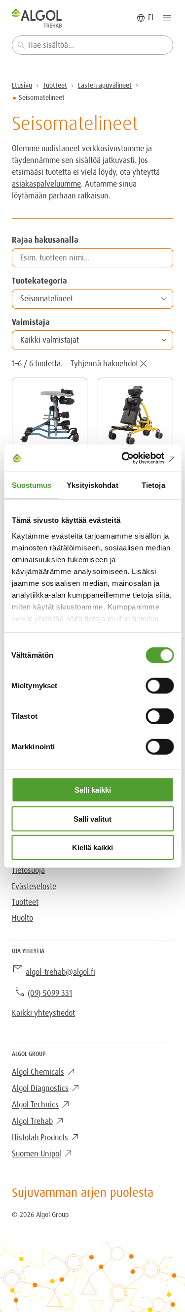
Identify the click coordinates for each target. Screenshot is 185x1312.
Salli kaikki (92, 790)
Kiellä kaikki (92, 847)
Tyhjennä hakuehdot (104, 363)
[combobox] (92, 45)
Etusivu (22, 85)
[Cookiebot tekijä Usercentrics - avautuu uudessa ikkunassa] (132, 457)
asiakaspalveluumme (46, 184)
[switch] (160, 686)
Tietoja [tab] (153, 485)
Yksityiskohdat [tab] (92, 485)
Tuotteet (55, 85)
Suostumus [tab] (32, 485)
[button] (92, 299)
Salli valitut (92, 818)
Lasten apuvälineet (105, 85)
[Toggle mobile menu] (167, 18)
